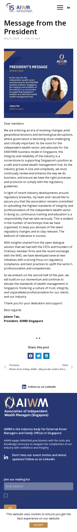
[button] (31, 356)
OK (10, 508)
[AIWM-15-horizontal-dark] (19, 7)
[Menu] (58, 7)
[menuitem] (58, 7)
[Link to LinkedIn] (68, 7)
